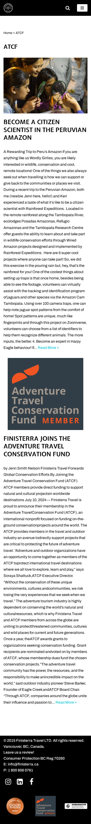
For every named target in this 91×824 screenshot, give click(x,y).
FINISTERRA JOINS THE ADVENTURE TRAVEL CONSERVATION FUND (37, 446)
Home (8, 33)
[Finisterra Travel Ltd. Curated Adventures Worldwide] (8, 8)
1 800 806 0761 (20, 770)
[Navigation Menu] (82, 8)
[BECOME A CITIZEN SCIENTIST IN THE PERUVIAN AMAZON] (46, 85)
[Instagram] (8, 781)
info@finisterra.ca (23, 764)
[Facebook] (31, 781)
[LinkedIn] (19, 781)
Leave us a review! (19, 752)
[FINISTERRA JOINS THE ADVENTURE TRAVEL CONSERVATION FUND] (46, 394)
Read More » (48, 348)
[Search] (67, 8)
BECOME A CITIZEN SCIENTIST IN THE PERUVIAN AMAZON (45, 130)
